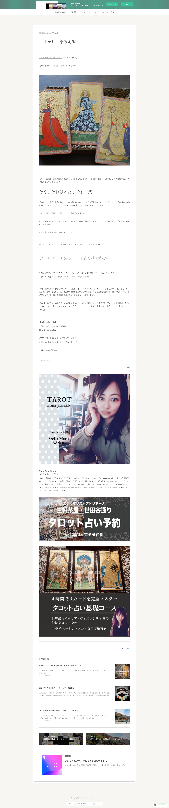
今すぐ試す (112, 4)
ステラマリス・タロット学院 (104, 12)
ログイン (127, 4)
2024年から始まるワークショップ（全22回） (57, 688)
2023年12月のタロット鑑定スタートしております (58, 710)
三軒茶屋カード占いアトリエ (80, 12)
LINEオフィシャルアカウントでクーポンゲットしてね (60, 665)
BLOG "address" (60, 12)
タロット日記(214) (44, 360)
